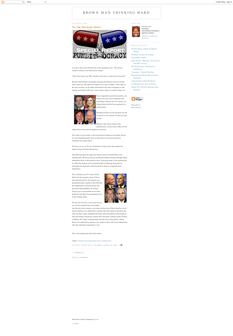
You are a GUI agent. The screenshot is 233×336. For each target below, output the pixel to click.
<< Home (75, 323)
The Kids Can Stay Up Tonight (142, 54)
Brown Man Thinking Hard (116, 12)
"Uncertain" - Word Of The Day (142, 72)
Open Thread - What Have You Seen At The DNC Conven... (145, 62)
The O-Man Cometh (138, 57)
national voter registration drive (89, 240)
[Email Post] (121, 245)
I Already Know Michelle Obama (143, 81)
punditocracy (107, 240)
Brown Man (146, 26)
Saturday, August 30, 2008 (106, 245)
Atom (96, 319)
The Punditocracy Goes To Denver (143, 84)
